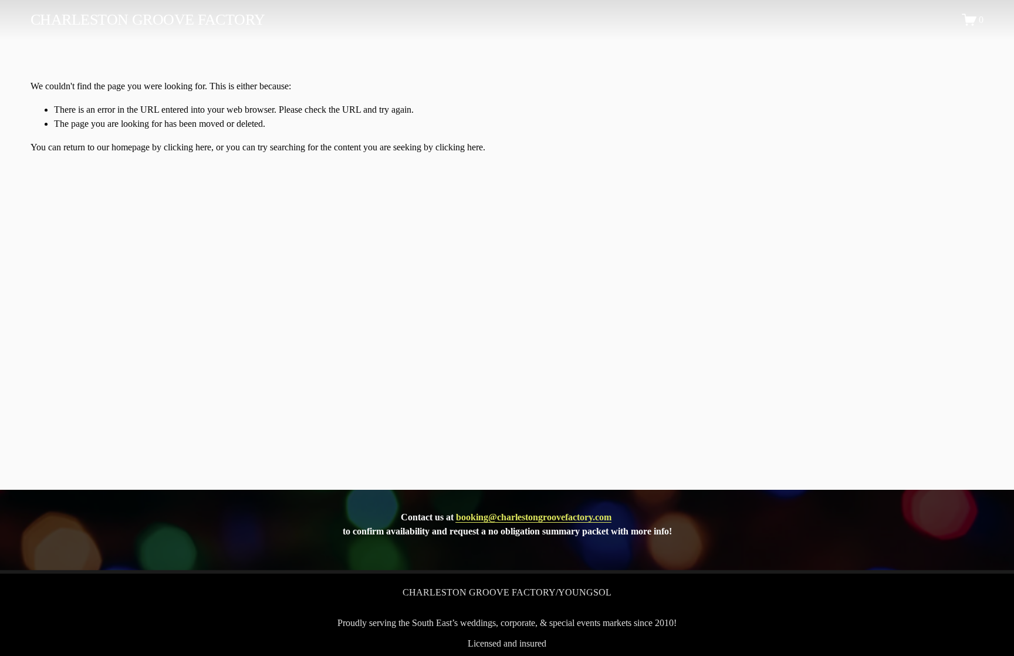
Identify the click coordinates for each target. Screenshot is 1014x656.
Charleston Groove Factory (148, 19)
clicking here (187, 147)
